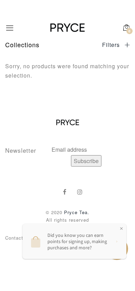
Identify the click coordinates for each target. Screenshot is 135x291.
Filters (112, 45)
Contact (14, 237)
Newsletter (20, 150)
